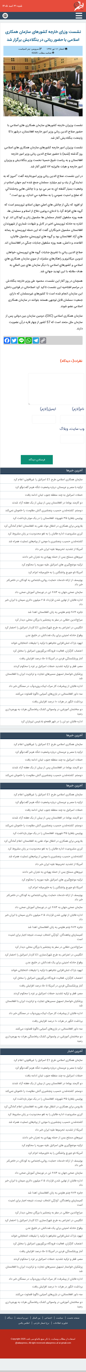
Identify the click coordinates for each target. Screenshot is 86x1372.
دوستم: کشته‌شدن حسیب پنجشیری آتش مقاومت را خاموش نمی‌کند (44, 510)
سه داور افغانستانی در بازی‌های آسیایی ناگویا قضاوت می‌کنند (49, 694)
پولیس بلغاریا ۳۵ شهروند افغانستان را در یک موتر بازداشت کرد (48, 518)
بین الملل (36, 1318)
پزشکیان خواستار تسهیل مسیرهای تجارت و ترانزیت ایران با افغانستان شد (44, 676)
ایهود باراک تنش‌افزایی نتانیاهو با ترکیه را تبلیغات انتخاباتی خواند (47, 643)
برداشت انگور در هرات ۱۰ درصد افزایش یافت (57, 701)
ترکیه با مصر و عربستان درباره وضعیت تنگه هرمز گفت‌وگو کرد (49, 487)
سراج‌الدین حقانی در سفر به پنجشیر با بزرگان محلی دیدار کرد (49, 620)
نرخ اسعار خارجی (41, 1323)
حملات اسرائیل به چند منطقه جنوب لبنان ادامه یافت (54, 495)
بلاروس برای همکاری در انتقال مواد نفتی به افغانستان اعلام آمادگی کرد (43, 526)
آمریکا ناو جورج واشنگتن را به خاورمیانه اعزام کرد (55, 572)
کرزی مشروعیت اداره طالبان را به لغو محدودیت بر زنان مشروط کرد (45, 533)
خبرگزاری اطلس (79, 6)
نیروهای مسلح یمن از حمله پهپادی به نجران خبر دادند (52, 557)
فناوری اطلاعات (60, 1323)
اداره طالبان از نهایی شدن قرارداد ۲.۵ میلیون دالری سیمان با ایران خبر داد (44, 602)
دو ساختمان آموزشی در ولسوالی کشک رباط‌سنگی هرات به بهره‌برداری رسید (44, 711)
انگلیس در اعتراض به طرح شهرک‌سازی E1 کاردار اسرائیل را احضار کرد (44, 627)
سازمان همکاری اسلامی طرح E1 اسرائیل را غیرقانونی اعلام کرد (48, 479)
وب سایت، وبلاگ (72, 429)
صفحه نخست (73, 1318)
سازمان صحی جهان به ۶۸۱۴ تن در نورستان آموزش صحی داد (49, 592)
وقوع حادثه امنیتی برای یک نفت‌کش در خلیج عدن (54, 635)
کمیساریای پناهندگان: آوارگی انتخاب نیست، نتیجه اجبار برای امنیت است (45, 937)
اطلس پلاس (24, 1323)
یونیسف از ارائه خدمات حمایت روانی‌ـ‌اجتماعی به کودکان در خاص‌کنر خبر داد (45, 582)
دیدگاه (10, 1318)
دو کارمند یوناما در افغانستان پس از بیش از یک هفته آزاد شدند (47, 502)
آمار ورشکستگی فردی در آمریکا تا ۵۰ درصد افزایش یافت (51, 658)
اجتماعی (48, 1318)
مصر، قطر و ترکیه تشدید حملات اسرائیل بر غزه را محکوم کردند (48, 666)
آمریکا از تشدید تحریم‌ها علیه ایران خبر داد (59, 549)
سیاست (59, 1318)
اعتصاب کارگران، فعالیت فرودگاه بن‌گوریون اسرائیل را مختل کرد (48, 651)
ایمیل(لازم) (48, 409)
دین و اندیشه (22, 1318)
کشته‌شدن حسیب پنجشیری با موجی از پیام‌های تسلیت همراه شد (46, 541)
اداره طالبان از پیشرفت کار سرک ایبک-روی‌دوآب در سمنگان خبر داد (46, 686)
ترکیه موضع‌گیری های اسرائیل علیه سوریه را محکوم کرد (52, 564)
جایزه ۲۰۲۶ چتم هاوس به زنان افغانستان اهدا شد (55, 612)
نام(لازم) (78, 409)
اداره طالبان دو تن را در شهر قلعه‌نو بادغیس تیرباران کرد (52, 721)
